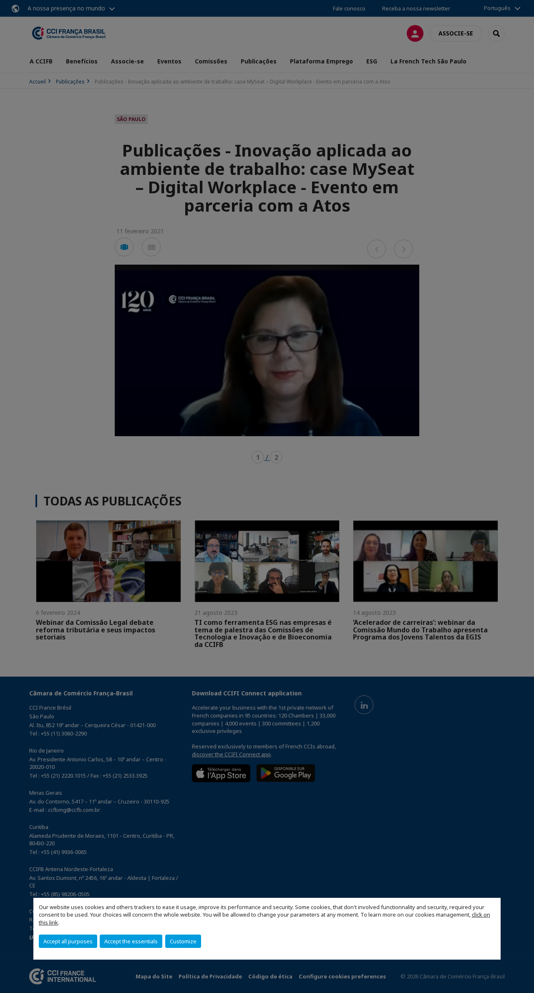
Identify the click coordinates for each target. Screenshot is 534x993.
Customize (183, 941)
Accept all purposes (68, 941)
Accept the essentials (131, 941)
